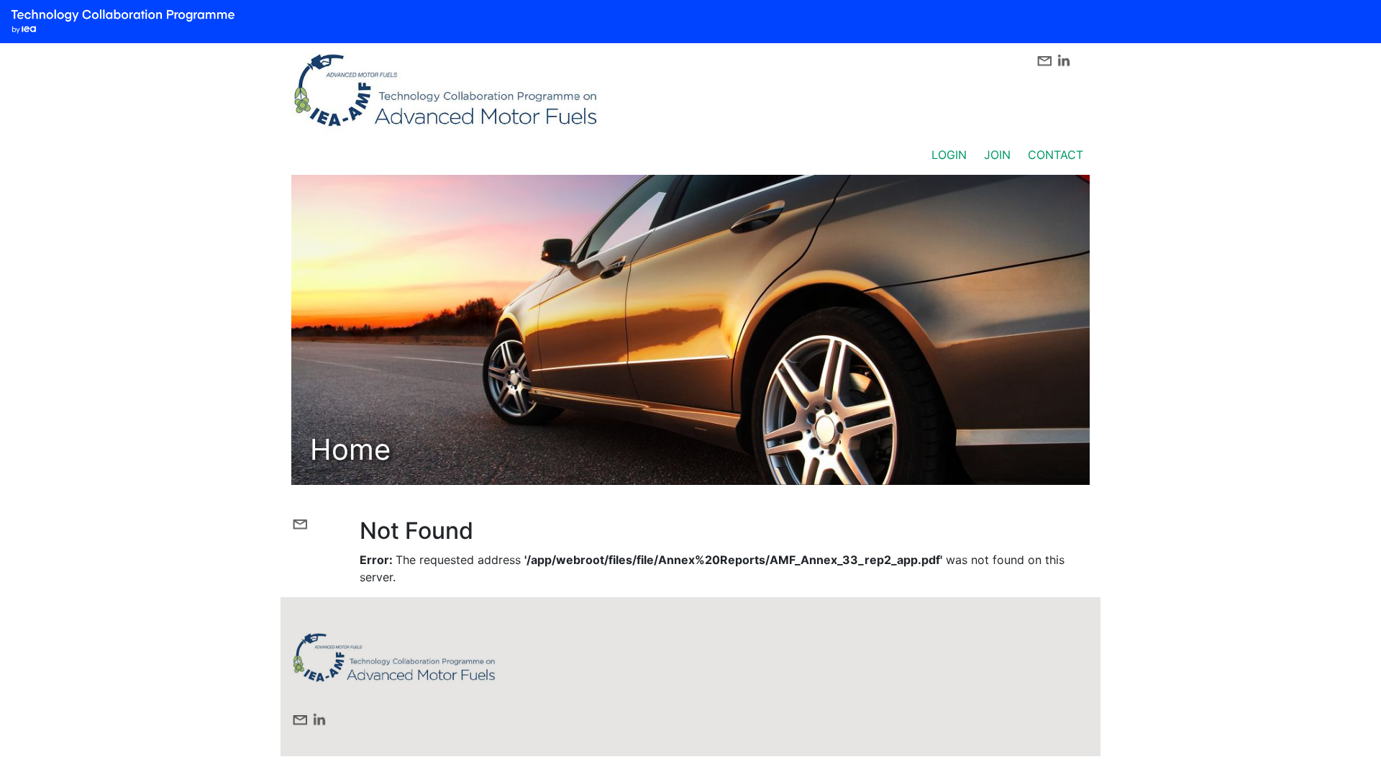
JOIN (997, 154)
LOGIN (949, 154)
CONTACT (1055, 154)
